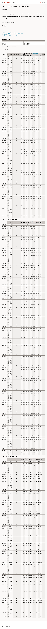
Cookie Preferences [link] (17, 623)
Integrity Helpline (35, 623)
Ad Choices (22, 623)
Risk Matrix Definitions (5, 34)
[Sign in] (42, 2)
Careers (25, 623)
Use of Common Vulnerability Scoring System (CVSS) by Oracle (10, 35)
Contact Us (39, 623)
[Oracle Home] (7, 2)
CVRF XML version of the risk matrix (7, 36)
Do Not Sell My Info (12, 623)
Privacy (8, 623)
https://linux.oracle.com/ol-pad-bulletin (14, 20)
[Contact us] (44, 2)
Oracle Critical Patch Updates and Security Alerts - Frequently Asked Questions (12, 33)
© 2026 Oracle (3, 623)
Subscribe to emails (29, 623)
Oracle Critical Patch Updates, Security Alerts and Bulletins (10, 32)
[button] (2, 2)
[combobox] (23, 2)
